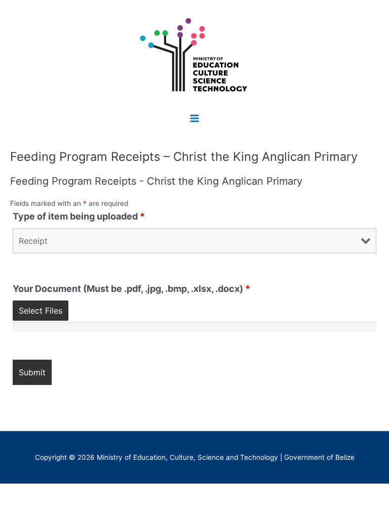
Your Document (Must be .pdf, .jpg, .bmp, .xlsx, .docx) (131, 288)
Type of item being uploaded (79, 216)
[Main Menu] (194, 118)
